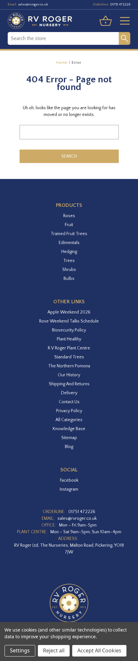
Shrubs (69, 269)
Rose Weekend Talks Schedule (69, 321)
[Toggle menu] (122, 21)
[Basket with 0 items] (106, 20)
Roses (69, 215)
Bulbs (69, 278)
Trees (69, 260)
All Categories (69, 419)
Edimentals (69, 242)
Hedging (69, 251)
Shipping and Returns (69, 384)
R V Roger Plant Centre (69, 348)
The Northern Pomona (69, 366)
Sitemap (69, 437)
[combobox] (63, 38)
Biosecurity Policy (69, 330)
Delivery (69, 393)
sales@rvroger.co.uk (33, 4)
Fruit (69, 224)
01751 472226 (120, 4)
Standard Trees (69, 357)
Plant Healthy (69, 339)
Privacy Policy (69, 410)
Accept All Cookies (99, 650)
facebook (69, 480)
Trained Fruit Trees (69, 233)
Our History (69, 375)
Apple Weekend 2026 (69, 312)
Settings (20, 650)
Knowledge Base (69, 428)
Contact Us (69, 401)
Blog (69, 446)
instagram (69, 489)
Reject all (54, 650)
